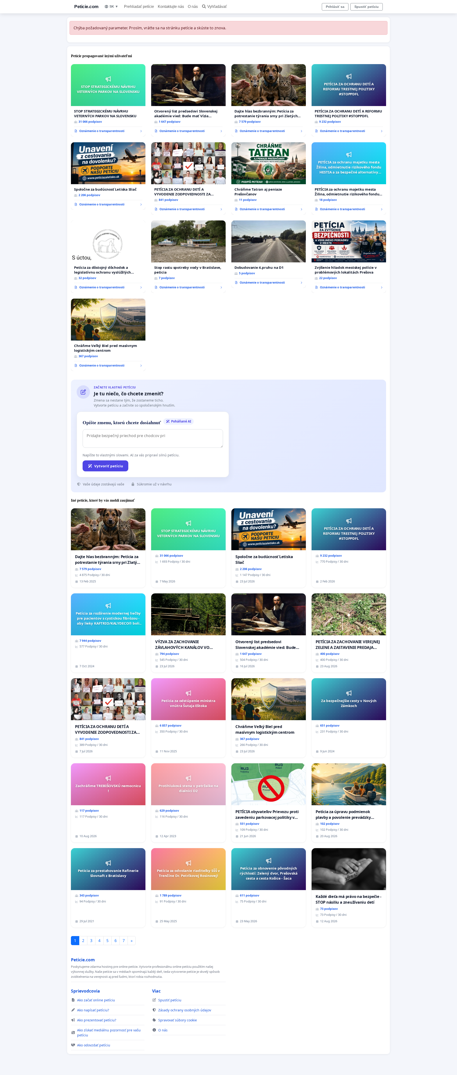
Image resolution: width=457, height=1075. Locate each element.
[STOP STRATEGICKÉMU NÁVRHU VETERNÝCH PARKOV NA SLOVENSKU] (108, 100)
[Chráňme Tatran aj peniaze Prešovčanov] (268, 178)
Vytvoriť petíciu (108, 466)
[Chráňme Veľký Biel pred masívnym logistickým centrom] (108, 335)
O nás (193, 7)
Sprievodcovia (85, 991)
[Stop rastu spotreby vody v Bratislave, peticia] (188, 256)
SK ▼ (113, 6)
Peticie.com (86, 6)
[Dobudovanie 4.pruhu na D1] (268, 254)
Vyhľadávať (217, 7)
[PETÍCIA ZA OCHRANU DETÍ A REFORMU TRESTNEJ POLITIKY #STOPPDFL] (349, 100)
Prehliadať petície (139, 7)
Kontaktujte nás (171, 7)
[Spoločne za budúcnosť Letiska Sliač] (108, 176)
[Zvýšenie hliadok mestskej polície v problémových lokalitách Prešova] (349, 256)
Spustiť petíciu (366, 7)
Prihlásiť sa (335, 7)
